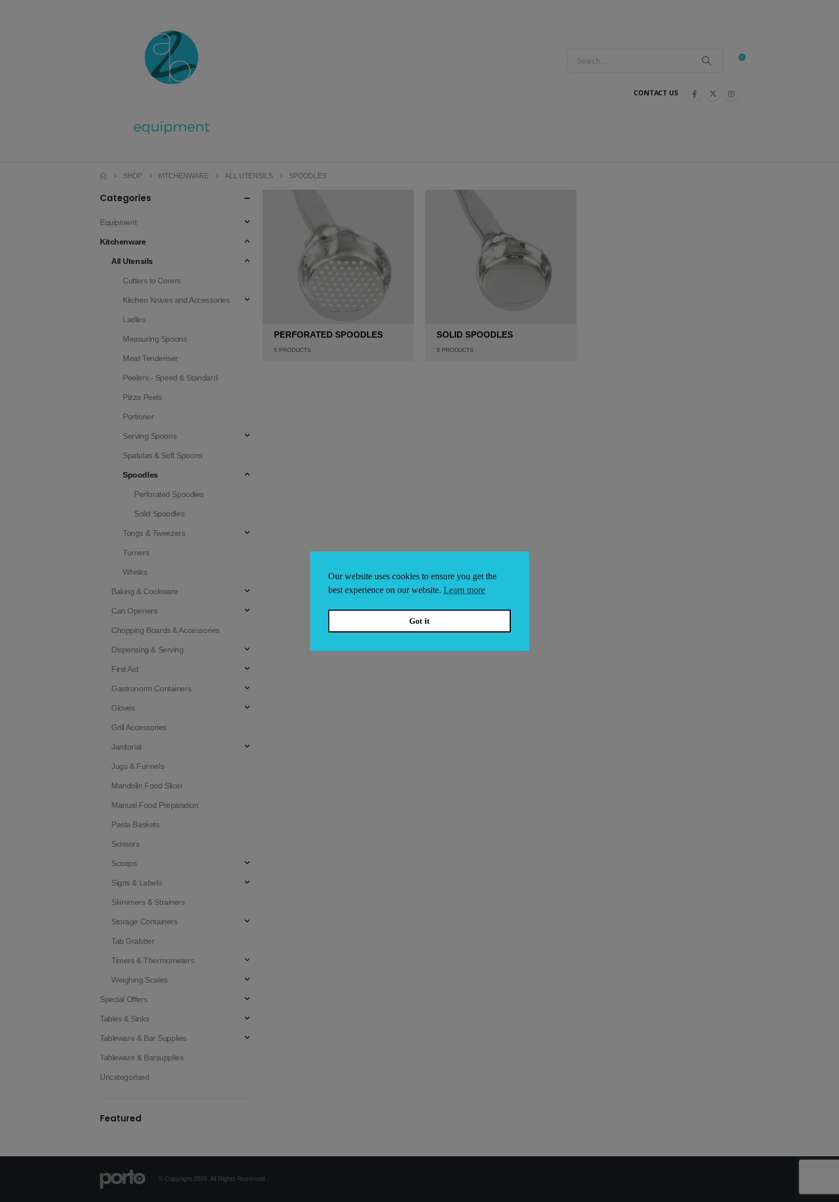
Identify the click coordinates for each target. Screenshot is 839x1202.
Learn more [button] (464, 590)
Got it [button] (419, 621)
